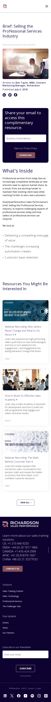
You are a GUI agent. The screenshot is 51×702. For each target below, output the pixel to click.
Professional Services (12, 601)
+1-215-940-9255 (18, 543)
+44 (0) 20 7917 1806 (24, 547)
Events (6, 622)
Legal (39, 688)
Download (26, 155)
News (5, 627)
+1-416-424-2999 (25, 551)
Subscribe (25, 668)
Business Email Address (18, 138)
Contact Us (12, 568)
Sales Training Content (13, 591)
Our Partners (8, 632)
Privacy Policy (30, 148)
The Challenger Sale (12, 606)
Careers (31, 688)
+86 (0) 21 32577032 (25, 559)
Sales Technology (11, 596)
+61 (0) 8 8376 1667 (23, 555)
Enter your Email (12, 654)
